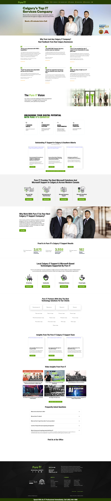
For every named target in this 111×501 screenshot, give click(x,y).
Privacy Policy (75, 495)
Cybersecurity (64, 2)
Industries (79, 2)
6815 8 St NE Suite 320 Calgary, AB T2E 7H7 (53, 471)
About (47, 2)
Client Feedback (53, 485)
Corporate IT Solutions (67, 481)
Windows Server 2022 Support (78, 485)
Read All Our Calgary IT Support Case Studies (55, 171)
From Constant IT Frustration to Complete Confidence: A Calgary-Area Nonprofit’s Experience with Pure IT (36, 159)
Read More (33, 166)
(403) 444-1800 (52, 467)
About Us (52, 477)
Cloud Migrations (76, 481)
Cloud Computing (76, 482)
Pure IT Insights (53, 482)
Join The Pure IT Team (54, 486)
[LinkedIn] (38, 472)
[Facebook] (32, 472)
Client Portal (74, 491)
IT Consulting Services (67, 482)
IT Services (55, 2)
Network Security (66, 486)
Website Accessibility (80, 495)
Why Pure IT (52, 480)
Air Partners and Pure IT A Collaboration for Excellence (74, 158)
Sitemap (71, 495)
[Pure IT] (22, 2)
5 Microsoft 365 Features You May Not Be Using (74, 348)
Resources (87, 2)
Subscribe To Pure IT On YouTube (55, 401)
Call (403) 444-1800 (70, 499)
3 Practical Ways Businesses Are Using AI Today (36, 348)
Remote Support (80, 491)
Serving (72, 2)
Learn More (23, 230)
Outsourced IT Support (67, 480)
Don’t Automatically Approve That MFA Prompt (55, 348)
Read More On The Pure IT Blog (55, 359)
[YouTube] (41, 472)
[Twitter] (35, 472)
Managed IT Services (77, 480)
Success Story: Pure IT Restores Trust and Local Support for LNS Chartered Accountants (55, 158)
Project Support (66, 485)
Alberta (74, 59)
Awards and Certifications (54, 481)
